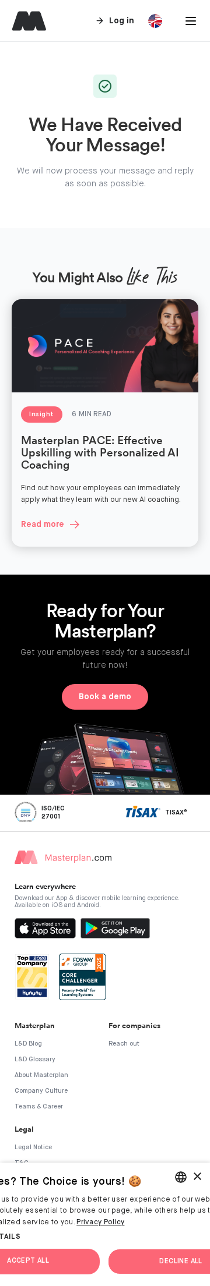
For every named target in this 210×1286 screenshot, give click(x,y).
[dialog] (105, 1224)
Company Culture (41, 1090)
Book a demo (105, 697)
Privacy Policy (100, 1222)
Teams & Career (39, 1106)
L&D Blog (28, 1043)
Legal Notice (33, 1147)
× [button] (196, 1176)
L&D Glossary (35, 1059)
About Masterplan (41, 1075)
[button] (190, 21)
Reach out (123, 1043)
